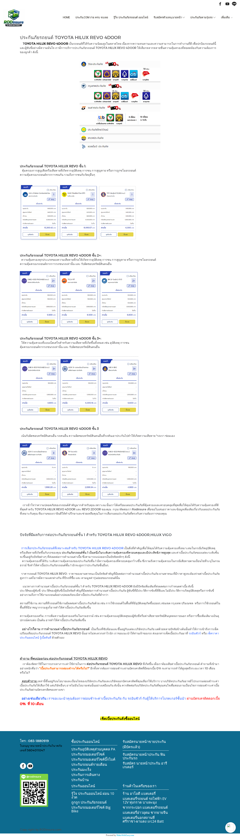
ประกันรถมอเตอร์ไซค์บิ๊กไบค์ (93, 759)
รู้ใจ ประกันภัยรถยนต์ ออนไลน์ (130, 17)
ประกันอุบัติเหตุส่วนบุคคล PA (93, 749)
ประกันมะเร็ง (81, 769)
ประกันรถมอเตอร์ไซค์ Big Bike (91, 809)
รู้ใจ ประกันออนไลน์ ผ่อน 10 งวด (92, 795)
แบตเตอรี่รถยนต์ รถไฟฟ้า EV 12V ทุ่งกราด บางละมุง (144, 800)
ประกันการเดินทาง (85, 774)
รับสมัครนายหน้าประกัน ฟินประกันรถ (144, 756)
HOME (66, 17)
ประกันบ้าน (80, 779)
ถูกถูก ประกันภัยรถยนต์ (89, 802)
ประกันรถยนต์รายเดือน (89, 764)
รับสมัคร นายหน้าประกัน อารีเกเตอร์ (145, 765)
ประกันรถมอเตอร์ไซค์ (88, 754)
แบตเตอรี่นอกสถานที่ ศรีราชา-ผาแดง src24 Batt (143, 819)
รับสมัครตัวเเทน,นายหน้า (168, 17)
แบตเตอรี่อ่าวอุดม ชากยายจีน (145, 812)
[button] (230, 827)
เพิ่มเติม (226, 17)
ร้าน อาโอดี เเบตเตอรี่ (139, 793)
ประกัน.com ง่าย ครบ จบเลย (91, 17)
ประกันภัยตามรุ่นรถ (201, 17)
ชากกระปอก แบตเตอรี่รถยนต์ (145, 807)
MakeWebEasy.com (125, 835)
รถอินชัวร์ (195, 633)
